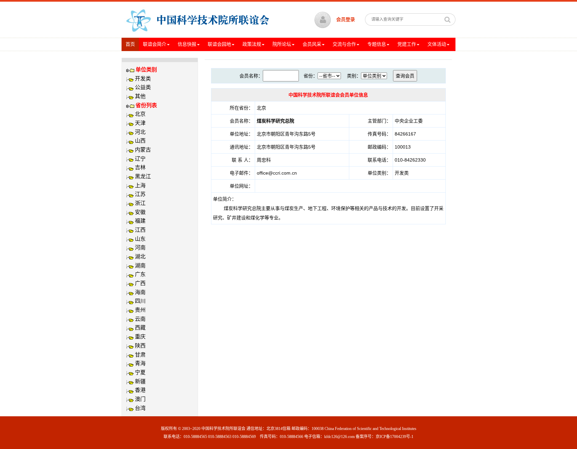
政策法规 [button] (251, 44)
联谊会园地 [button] (219, 44)
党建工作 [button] (406, 44)
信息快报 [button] (187, 44)
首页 (132, 44)
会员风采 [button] (312, 44)
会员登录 (345, 19)
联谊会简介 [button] (154, 44)
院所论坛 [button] (281, 44)
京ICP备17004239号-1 (394, 436)
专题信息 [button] (376, 44)
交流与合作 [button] (344, 44)
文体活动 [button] (436, 44)
